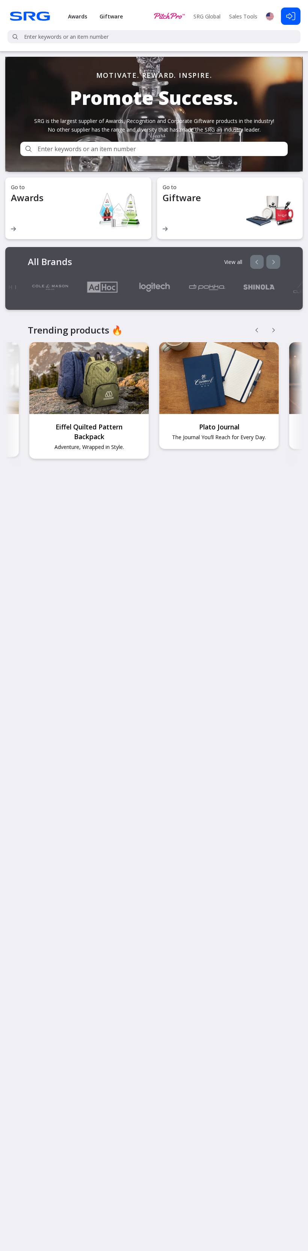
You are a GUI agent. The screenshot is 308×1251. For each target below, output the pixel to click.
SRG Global (206, 16)
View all (233, 261)
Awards (77, 16)
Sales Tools (243, 16)
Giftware (111, 16)
